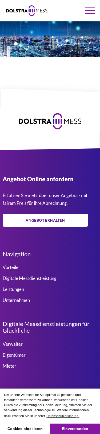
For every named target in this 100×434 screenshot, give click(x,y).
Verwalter (13, 344)
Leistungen (13, 289)
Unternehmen (16, 300)
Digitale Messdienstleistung (30, 278)
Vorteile (10, 267)
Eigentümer (14, 355)
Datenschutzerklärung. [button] (62, 416)
